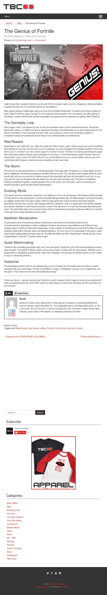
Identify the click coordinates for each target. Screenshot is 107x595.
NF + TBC (11, 537)
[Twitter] (10, 311)
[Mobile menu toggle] (101, 16)
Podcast (10, 541)
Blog (19, 23)
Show (9, 551)
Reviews (10, 544)
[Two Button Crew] (18, 6)
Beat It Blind (12, 503)
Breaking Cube (13, 510)
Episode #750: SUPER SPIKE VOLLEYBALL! (25, 336)
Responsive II (43, 586)
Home (9, 23)
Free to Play (60, 328)
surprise (72, 104)
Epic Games (33, 328)
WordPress (65, 586)
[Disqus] (53, 372)
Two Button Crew (57, 583)
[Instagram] (10, 314)
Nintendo (71, 328)
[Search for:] (20, 412)
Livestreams (12, 524)
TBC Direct (12, 558)
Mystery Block (13, 527)
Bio (9, 293)
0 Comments (40, 40)
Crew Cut (11, 513)
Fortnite (50, 328)
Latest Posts (22, 293)
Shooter (79, 328)
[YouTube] (13, 314)
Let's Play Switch (14, 520)
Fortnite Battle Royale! (92, 336)
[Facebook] (13, 311)
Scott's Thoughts (14, 548)
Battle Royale (21, 328)
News (9, 530)
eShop (43, 328)
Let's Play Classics (15, 517)
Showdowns (12, 555)
